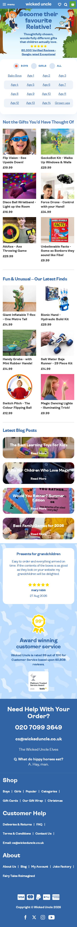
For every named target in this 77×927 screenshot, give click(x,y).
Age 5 (30, 84)
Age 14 (46, 103)
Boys (6, 791)
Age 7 (62, 84)
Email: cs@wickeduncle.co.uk (23, 842)
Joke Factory (62, 866)
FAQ (39, 824)
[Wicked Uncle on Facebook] (25, 917)
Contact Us (43, 833)
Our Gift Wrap (33, 800)
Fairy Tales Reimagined (19, 876)
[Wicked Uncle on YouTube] (51, 917)
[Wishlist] (60, 4)
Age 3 (62, 75)
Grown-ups (62, 103)
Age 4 (14, 84)
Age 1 (30, 75)
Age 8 (14, 93)
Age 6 (46, 84)
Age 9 (30, 93)
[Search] (66, 4)
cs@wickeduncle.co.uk (38, 739)
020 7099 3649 (38, 727)
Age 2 (46, 75)
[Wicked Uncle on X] (34, 917)
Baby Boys (15, 75)
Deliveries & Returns (17, 824)
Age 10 (46, 93)
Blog (24, 866)
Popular (31, 791)
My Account (39, 866)
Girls (17, 791)
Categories (49, 791)
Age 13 (30, 103)
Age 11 (62, 93)
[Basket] (72, 4)
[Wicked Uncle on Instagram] (43, 917)
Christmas (55, 800)
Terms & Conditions (17, 833)
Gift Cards (10, 800)
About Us (9, 866)
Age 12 (14, 103)
